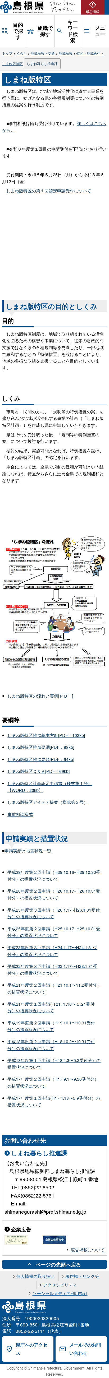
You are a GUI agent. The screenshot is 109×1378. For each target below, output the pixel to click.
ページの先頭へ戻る (58, 1264)
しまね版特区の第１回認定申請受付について (48, 191)
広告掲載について (88, 1250)
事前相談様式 (20, 814)
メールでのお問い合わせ (85, 1349)
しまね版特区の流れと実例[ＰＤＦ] (40, 696)
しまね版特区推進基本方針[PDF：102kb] (46, 735)
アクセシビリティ (60, 1285)
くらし (21, 53)
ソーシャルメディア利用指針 (60, 1293)
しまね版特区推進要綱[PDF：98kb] (40, 747)
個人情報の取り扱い (35, 1276)
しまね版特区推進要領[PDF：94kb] (40, 759)
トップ (7, 53)
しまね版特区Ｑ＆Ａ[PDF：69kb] (38, 771)
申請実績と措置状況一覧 (28, 851)
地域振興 (65, 53)
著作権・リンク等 (82, 1276)
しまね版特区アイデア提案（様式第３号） (47, 802)
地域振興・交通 (43, 53)
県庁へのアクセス (31, 1349)
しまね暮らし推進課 (42, 63)
